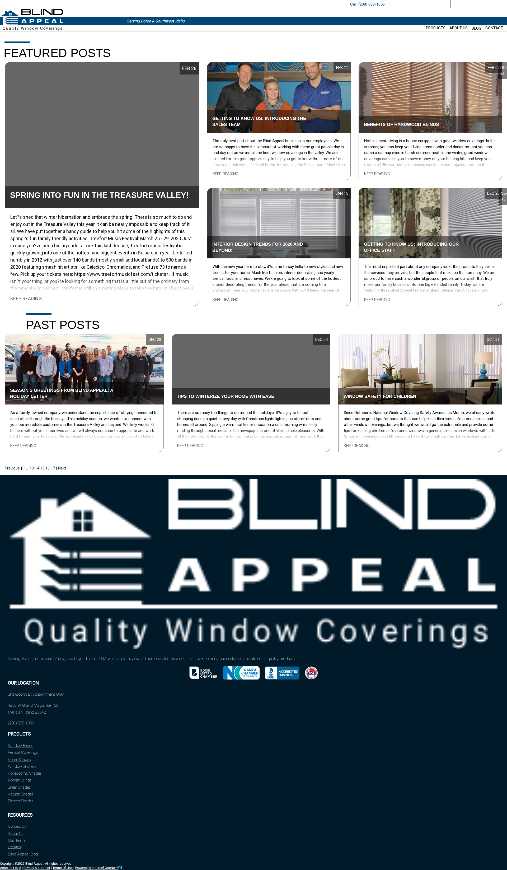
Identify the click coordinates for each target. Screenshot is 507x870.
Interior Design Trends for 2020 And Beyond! (257, 247)
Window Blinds (20, 745)
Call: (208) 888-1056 (367, 4)
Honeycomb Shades (25, 773)
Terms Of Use (63, 868)
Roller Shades (19, 759)
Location (15, 847)
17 (53, 468)
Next (62, 468)
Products (435, 28)
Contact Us (17, 826)
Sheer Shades (19, 787)
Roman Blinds (20, 780)
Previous (12, 468)
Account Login (10, 868)
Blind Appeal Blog (23, 854)
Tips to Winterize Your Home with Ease (225, 396)
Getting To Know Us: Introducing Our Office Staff (411, 247)
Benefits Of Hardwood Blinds (401, 124)
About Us (458, 28)
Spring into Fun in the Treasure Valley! (99, 195)
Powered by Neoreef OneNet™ (96, 868)
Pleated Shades (21, 801)
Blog (476, 28)
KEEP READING (26, 298)
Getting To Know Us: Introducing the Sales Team (259, 121)
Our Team (16, 840)
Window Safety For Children (380, 396)
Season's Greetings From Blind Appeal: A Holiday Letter (61, 393)
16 (47, 468)
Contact (494, 28)
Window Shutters (22, 766)
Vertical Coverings (23, 752)
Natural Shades (21, 794)
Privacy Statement (37, 868)
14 (37, 468)
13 (32, 468)
